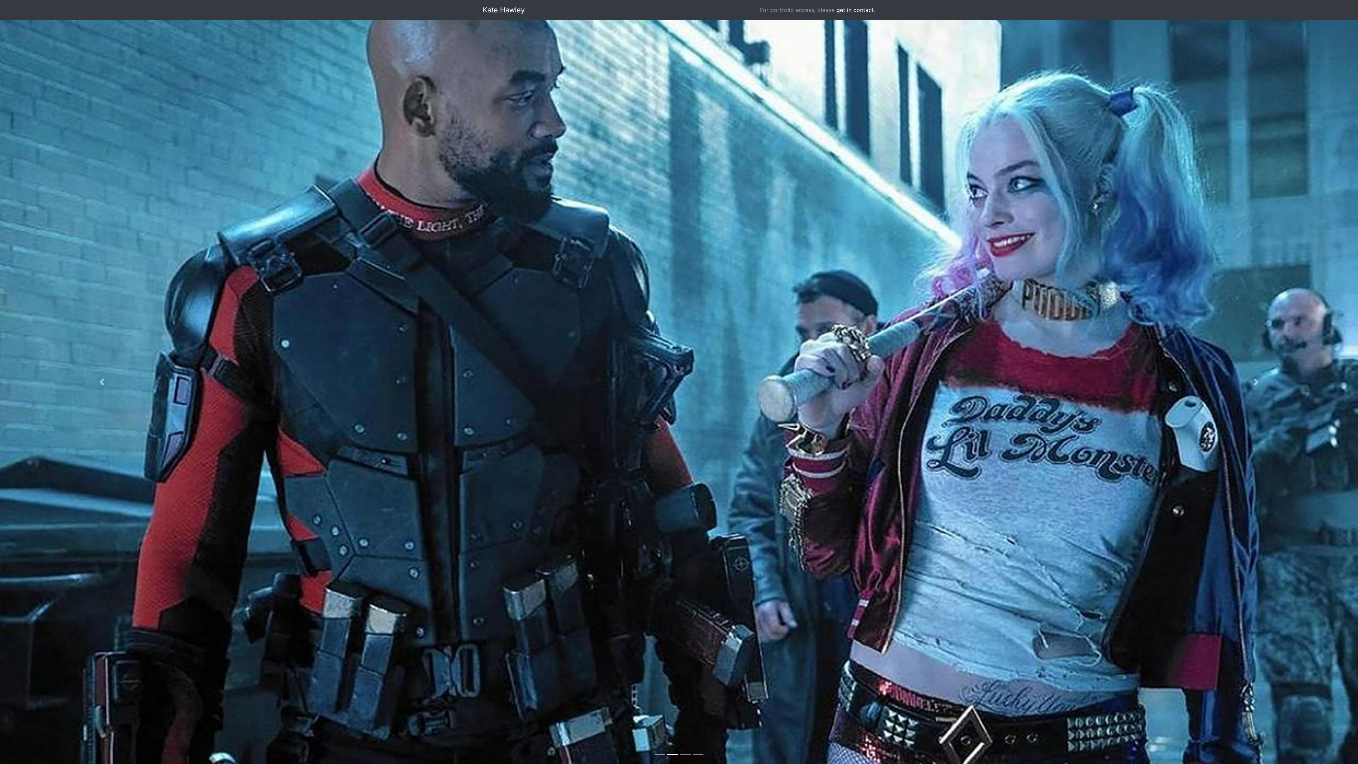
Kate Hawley (504, 10)
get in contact (855, 9)
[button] (102, 382)
